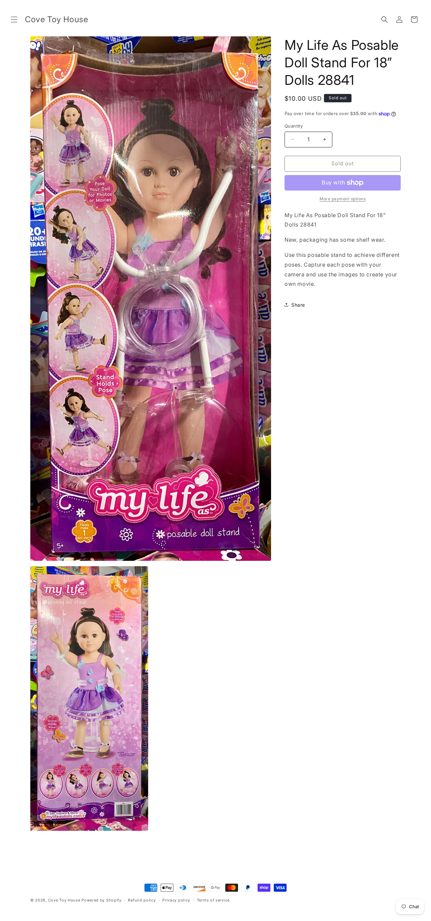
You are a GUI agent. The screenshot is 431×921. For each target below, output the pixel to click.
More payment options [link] (343, 198)
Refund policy (142, 900)
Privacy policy (176, 900)
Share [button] (298, 305)
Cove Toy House (64, 900)
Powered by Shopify (101, 900)
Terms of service (213, 900)
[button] (14, 19)
